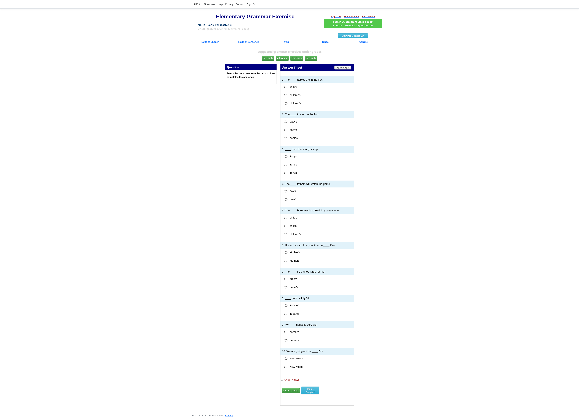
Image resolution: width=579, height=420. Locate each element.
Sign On (251, 4)
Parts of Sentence (248, 42)
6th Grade (282, 58)
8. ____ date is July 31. (296, 298)
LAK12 (196, 4)
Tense (325, 42)
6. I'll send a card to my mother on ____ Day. (309, 245)
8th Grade (311, 58)
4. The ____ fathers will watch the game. (306, 184)
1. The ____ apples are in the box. (302, 79)
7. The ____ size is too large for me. (303, 271)
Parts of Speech (210, 42)
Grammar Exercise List (353, 35)
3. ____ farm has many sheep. (300, 149)
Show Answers (290, 390)
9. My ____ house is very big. (299, 324)
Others (363, 42)
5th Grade (268, 58)
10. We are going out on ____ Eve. (303, 351)
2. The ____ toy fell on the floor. (301, 114)
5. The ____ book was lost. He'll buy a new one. (310, 210)
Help (220, 4)
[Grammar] (285, 87)
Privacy (229, 4)
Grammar (209, 4)
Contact (240, 4)
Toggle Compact (343, 67)
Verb (287, 42)
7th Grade (297, 58)
